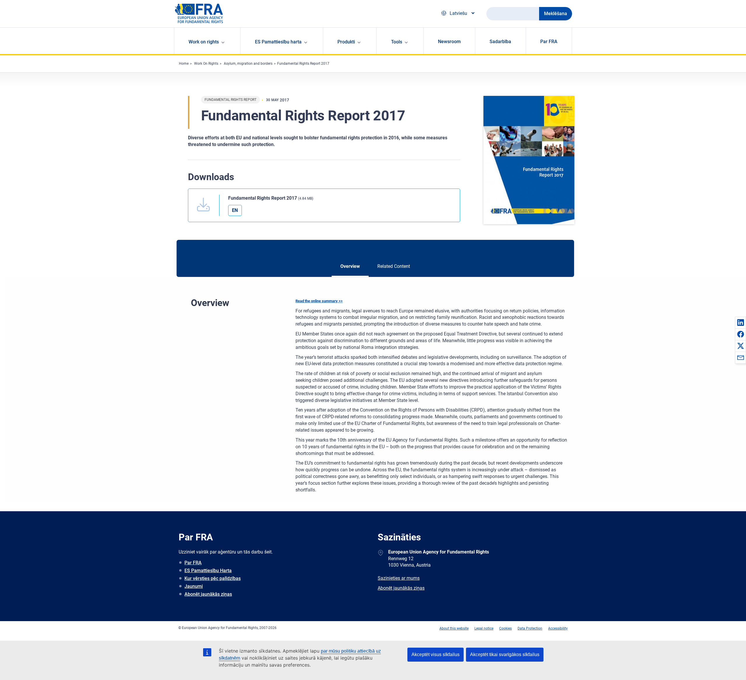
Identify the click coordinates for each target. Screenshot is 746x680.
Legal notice (483, 628)
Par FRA (548, 41)
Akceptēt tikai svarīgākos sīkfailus (504, 654)
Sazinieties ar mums (399, 578)
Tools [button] (396, 42)
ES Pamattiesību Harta (208, 570)
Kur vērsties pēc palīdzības (212, 578)
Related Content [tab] (393, 266)
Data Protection (530, 628)
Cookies (505, 628)
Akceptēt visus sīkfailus (435, 654)
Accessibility (558, 628)
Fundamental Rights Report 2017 (303, 64)
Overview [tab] (350, 266)
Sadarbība (500, 41)
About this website (454, 628)
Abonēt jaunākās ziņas (208, 594)
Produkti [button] (346, 42)
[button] (740, 322)
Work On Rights (206, 64)
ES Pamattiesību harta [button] (278, 42)
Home (184, 64)
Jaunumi (193, 586)
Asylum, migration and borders (248, 64)
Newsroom (449, 41)
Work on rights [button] (204, 42)
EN (235, 210)
